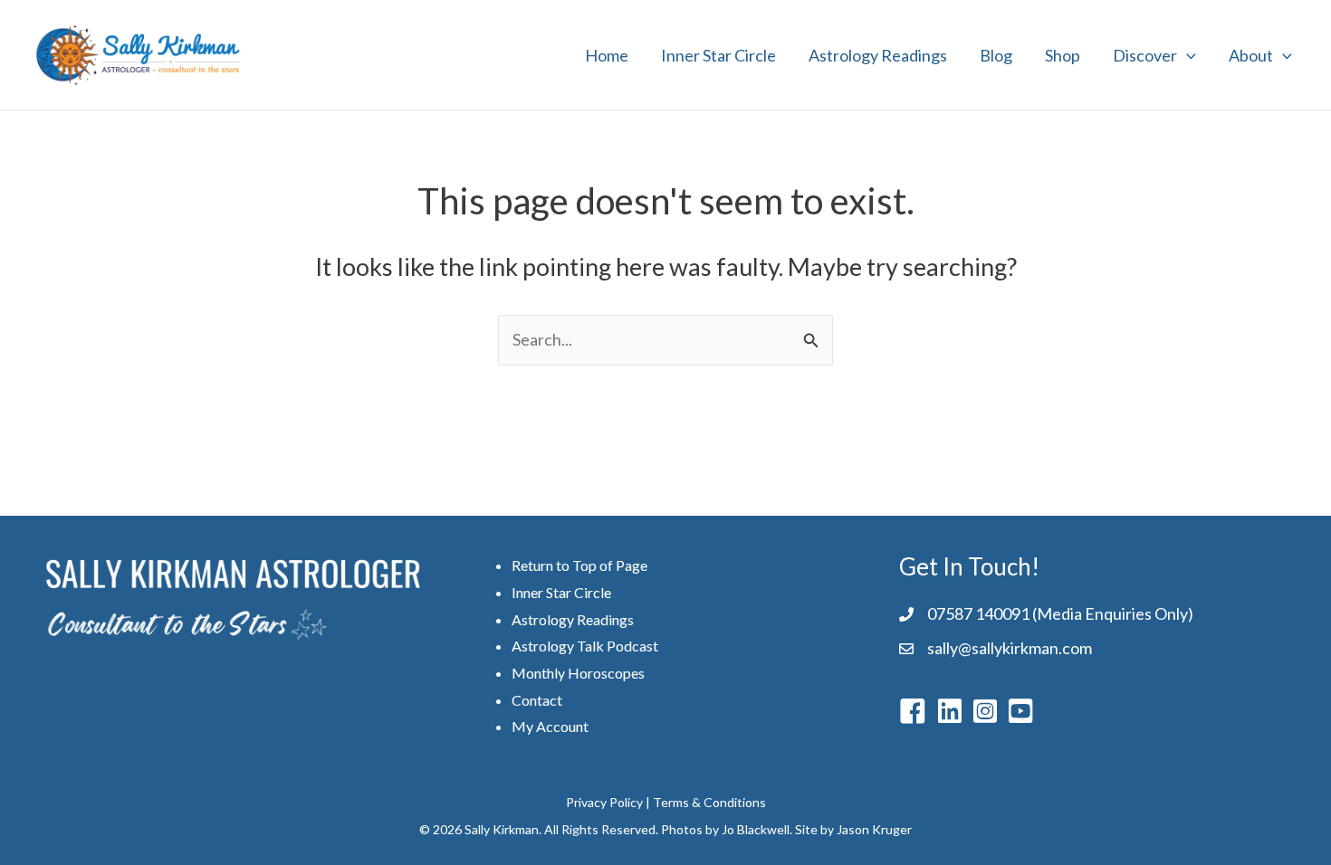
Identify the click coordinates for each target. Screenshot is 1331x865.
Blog (996, 55)
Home (606, 55)
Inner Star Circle (718, 55)
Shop (1062, 55)
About (1251, 55)
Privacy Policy (604, 802)
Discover (1145, 55)
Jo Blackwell (756, 829)
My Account (550, 726)
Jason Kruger (874, 829)
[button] (1186, 55)
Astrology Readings (878, 55)
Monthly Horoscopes (578, 672)
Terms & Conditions (709, 802)
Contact (537, 699)
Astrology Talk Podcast (585, 645)
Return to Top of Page (579, 565)
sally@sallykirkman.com (1009, 648)
